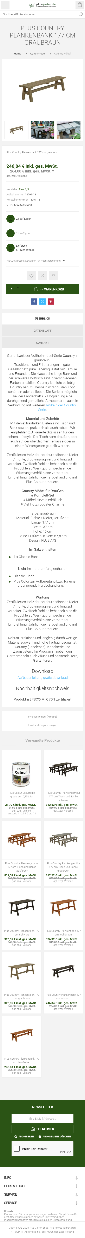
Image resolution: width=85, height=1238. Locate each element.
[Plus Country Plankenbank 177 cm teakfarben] (21, 1035)
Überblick (42, 318)
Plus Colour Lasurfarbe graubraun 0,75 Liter (22, 794)
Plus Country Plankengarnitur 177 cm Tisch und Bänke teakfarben (22, 867)
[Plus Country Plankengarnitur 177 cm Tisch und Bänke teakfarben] (21, 840)
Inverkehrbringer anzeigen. (42, 725)
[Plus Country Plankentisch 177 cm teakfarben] (63, 907)
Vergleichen (42, 275)
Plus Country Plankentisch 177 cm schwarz (21, 932)
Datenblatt (43, 330)
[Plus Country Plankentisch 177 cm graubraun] (21, 971)
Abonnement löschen (57, 1136)
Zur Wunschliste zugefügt (31, 275)
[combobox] (38, 14)
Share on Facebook (34, 301)
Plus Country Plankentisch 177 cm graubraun (21, 996)
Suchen (81, 14)
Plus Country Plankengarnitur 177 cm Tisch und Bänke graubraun (63, 867)
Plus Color (22, 581)
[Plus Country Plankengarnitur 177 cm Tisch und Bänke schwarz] (63, 769)
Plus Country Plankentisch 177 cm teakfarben (63, 932)
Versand (22, 175)
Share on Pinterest (51, 301)
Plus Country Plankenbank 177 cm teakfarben (21, 1060)
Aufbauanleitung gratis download (43, 678)
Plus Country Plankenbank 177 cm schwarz (63, 996)
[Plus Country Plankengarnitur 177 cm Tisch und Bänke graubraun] (63, 840)
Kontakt (42, 342)
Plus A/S (24, 189)
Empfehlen (53, 275)
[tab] (42, 318)
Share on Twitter (42, 301)
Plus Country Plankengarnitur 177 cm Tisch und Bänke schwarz (63, 796)
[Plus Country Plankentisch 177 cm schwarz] (21, 907)
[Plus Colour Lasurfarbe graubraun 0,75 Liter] (21, 769)
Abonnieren (26, 1136)
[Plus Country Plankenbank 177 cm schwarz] (63, 971)
